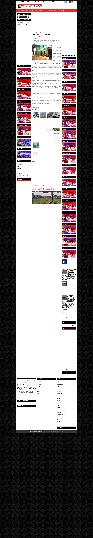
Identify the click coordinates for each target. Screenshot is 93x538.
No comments (51, 36)
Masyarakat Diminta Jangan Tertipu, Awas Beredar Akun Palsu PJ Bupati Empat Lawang (56, 137)
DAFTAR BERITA (29, 1)
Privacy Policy (36, 1)
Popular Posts (65, 55)
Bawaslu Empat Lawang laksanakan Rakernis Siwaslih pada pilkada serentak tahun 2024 (43, 121)
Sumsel (27, 10)
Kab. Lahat (39, 384)
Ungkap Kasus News (59, 431)
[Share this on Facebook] (34, 104)
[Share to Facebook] (38, 107)
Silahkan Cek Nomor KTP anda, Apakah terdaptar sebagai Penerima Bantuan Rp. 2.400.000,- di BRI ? (71, 312)
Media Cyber (48, 1)
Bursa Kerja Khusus (61, 10)
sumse (58, 419)
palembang (59, 412)
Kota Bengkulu (39, 386)
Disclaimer (19, 168)
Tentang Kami (23, 1)
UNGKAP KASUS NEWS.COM (42, 431)
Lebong (58, 396)
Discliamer (42, 1)
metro (58, 402)
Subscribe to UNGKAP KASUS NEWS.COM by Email (26, 403)
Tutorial (45, 10)
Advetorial (50, 10)
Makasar (58, 400)
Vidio (55, 10)
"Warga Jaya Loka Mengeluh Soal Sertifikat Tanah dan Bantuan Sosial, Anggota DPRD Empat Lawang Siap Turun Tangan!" (26, 388)
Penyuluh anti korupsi (61, 414)
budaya (58, 382)
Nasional (22, 10)
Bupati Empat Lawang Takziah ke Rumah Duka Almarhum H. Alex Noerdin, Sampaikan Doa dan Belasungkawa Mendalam (25, 396)
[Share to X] (37, 107)
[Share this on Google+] (38, 104)
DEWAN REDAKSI (20, 164)
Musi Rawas (59, 403)
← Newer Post (35, 158)
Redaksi (53, 1)
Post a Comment (37, 163)
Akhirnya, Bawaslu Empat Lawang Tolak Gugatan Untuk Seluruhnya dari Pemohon (36, 152)
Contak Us (19, 170)
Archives (72, 55)
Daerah (58, 386)
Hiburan (40, 10)
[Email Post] (33, 107)
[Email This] (35, 107)
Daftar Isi (18, 166)
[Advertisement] (46, 22)
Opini (36, 10)
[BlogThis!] (36, 107)
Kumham (58, 395)
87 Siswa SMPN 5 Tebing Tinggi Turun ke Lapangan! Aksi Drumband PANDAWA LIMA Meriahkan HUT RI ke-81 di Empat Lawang (45, 188)
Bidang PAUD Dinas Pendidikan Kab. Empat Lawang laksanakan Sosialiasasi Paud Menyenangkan (36, 122)
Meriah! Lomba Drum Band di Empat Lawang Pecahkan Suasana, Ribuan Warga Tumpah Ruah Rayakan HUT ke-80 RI (71, 272)
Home (18, 1)
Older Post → (58, 158)
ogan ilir (58, 407)
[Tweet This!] (36, 104)
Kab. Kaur (58, 389)
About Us (19, 171)
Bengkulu (31, 10)
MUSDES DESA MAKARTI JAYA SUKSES (41, 35)
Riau (58, 417)
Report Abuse (66, 370)
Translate (25, 24)
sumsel (58, 421)
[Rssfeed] (73, 2)
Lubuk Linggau (59, 398)
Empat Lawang (38, 32)
